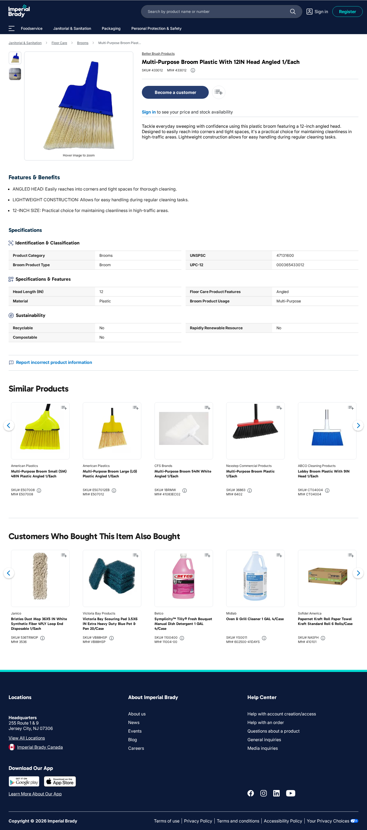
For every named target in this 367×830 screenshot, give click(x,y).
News (133, 722)
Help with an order (265, 722)
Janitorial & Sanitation (25, 43)
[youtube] (290, 793)
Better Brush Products (158, 54)
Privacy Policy (198, 821)
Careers (136, 748)
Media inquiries (262, 748)
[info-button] (193, 70)
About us (137, 713)
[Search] (293, 11)
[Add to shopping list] (64, 408)
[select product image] (15, 58)
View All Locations (27, 738)
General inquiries (264, 739)
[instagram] (263, 793)
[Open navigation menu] (12, 28)
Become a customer (175, 92)
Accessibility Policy (283, 821)
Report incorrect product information (54, 362)
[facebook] (250, 793)
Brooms (82, 43)
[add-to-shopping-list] (218, 92)
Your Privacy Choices (328, 821)
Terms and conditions (238, 821)
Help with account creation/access (281, 713)
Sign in (149, 112)
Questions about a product (273, 731)
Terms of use (166, 821)
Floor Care (59, 43)
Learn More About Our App (35, 793)
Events (135, 731)
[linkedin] (276, 793)
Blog (132, 739)
